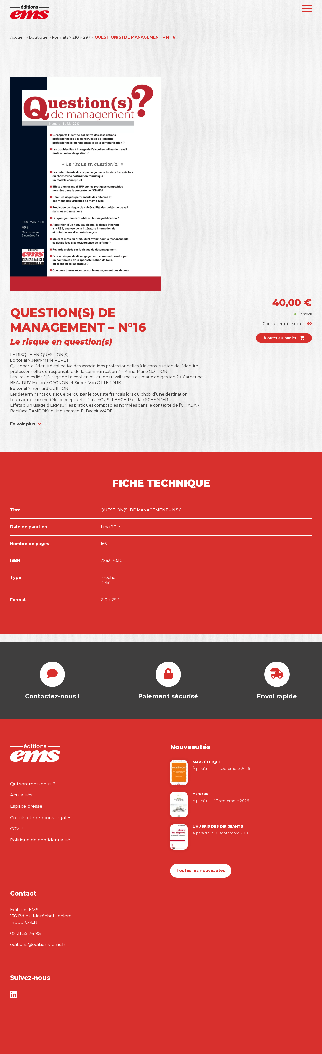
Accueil (17, 37)
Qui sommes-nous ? (32, 783)
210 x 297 (81, 37)
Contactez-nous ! (52, 696)
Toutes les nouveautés (200, 870)
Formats (60, 37)
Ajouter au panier (280, 338)
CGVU (16, 828)
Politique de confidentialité (40, 839)
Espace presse (26, 806)
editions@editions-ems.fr (37, 944)
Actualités (21, 794)
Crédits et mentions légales (40, 817)
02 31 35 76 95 (25, 933)
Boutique (38, 37)
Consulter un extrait (283, 323)
